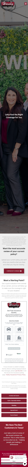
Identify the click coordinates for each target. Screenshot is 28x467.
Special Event (14, 410)
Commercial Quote (14, 395)
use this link (18, 371)
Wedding (14, 405)
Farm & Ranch (14, 415)
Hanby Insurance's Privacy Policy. (16, 375)
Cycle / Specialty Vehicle (14, 400)
